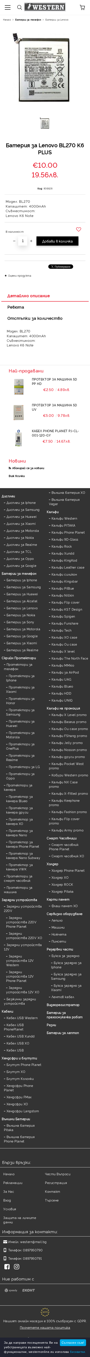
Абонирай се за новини (28, 468)
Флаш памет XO (65, 906)
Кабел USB (15, 1050)
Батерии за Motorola (23, 629)
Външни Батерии (16, 1119)
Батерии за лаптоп (63, 1032)
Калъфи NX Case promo (63, 784)
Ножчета (59, 934)
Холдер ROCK (62, 884)
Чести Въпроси (57, 1174)
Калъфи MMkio (63, 665)
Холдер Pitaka (63, 891)
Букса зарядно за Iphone (66, 965)
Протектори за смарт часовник (18, 878)
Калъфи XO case (64, 637)
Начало (7, 19)
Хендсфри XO (17, 1104)
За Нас (8, 1191)
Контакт (52, 1191)
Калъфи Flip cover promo (64, 821)
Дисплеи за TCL (19, 551)
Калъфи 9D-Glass (65, 539)
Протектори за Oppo (20, 776)
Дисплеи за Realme (22, 544)
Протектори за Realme (20, 757)
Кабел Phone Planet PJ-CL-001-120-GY (55, 433)
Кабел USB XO (18, 1043)
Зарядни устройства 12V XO (23, 989)
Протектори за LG (24, 767)
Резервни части (60, 949)
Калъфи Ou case (64, 644)
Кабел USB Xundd (21, 1036)
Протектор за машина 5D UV (54, 407)
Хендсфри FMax (19, 1097)
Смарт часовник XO (68, 856)
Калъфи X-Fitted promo (70, 793)
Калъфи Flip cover (66, 602)
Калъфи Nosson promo (69, 749)
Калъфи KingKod (64, 560)
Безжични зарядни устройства (20, 1001)
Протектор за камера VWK (19, 867)
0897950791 (32, 1258)
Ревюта (15, 306)
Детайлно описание (28, 295)
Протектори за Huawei (20, 723)
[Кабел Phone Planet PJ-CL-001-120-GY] (18, 438)
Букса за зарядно (66, 956)
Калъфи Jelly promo (67, 742)
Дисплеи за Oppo (20, 558)
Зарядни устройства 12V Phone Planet (20, 976)
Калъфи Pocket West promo (66, 765)
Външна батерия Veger (64, 501)
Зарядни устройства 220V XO (24, 935)
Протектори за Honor (20, 700)
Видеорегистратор (63, 1004)
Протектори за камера (18, 787)
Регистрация (56, 1183)
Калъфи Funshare (65, 623)
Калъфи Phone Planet (68, 532)
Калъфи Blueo (62, 686)
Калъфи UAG (61, 679)
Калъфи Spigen (63, 616)
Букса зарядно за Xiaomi (66, 987)
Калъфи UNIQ (62, 700)
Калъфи (53, 512)
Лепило (57, 920)
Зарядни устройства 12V (23, 947)
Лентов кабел (63, 997)
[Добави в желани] (79, 229)
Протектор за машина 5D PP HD (54, 381)
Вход (7, 1200)
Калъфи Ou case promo (70, 729)
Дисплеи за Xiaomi (21, 523)
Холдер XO (60, 877)
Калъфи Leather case (68, 567)
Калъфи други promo (68, 756)
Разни (51, 1025)
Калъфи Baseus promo (69, 722)
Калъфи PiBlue (63, 588)
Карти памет (58, 899)
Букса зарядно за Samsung (66, 976)
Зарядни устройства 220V (23, 908)
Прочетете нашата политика (45, 1327)
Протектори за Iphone (20, 678)
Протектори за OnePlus (20, 746)
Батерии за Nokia (21, 615)
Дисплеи (8, 496)
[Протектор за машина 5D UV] (18, 413)
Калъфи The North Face (70, 658)
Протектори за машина (18, 889)
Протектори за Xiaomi (20, 689)
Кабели (7, 1011)
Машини (58, 927)
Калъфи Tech (62, 630)
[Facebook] (7, 1267)
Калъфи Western (64, 518)
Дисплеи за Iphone (21, 502)
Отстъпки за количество (34, 318)
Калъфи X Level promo (69, 715)
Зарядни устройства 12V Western (20, 960)
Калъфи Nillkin (63, 595)
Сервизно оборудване (65, 914)
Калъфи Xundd (63, 553)
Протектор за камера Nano (19, 832)
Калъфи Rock (62, 546)
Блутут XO (16, 1071)
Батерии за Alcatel (22, 601)
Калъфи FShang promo (69, 736)
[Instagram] (17, 1267)
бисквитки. (78, 1352)
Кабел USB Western (22, 1018)
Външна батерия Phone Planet (19, 1139)
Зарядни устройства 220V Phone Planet (21, 921)
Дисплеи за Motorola (23, 530)
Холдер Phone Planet (68, 870)
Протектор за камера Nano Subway (23, 855)
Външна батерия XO (68, 492)
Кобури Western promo (70, 775)
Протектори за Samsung (20, 712)
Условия (9, 1209)
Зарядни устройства (19, 900)
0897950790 (33, 1250)
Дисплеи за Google (21, 565)
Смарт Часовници (61, 838)
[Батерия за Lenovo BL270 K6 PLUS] (45, 124)
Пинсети (59, 941)
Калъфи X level (63, 651)
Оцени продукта (19, 275)
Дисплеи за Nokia (20, 537)
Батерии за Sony (20, 622)
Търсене (52, 1200)
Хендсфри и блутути (19, 1058)
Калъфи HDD (61, 693)
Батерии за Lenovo (57, 19)
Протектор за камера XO (19, 821)
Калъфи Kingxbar (65, 581)
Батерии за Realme (22, 650)
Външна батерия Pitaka (19, 1127)
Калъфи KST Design (67, 609)
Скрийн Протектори (19, 658)
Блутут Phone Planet (24, 1064)
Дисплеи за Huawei (21, 516)
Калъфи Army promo (67, 830)
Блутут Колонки (20, 1078)
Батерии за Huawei (22, 594)
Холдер (52, 864)
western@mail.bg (33, 1242)
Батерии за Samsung (24, 587)
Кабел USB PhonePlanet (14, 1027)
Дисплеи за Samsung (23, 509)
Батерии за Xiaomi (22, 643)
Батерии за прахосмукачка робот (65, 1014)
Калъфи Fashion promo (69, 812)
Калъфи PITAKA (63, 525)
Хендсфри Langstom (23, 1111)
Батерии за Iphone (22, 580)
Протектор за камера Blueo (19, 798)
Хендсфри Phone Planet (18, 1087)
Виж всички (17, 476)
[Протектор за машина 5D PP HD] (18, 387)
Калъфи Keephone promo (64, 802)
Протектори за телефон (18, 666)
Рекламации (12, 1183)
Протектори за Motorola (20, 734)
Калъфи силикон (64, 574)
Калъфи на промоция (63, 708)
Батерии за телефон (28, 19)
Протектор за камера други (19, 810)
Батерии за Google (22, 636)
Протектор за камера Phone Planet (22, 844)
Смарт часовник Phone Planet (63, 846)
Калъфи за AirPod (65, 672)
